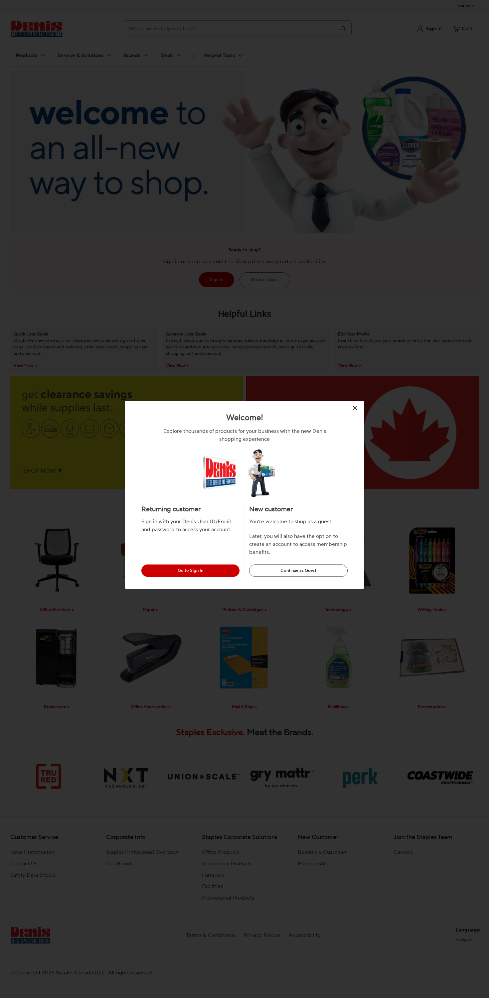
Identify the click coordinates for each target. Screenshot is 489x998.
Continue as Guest (298, 570)
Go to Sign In (190, 570)
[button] (356, 408)
